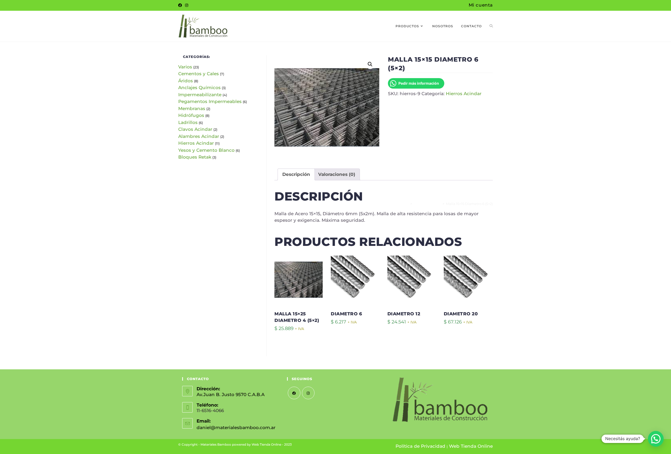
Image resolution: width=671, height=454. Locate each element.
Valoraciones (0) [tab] (336, 174)
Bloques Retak (194, 157)
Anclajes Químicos (199, 87)
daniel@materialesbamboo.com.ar (236, 427)
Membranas (191, 108)
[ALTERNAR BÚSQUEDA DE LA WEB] (491, 26)
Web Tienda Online (471, 446)
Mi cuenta (481, 5)
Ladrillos (188, 122)
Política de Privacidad (420, 446)
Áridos (185, 80)
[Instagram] (186, 5)
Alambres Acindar (198, 136)
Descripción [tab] (296, 174)
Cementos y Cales (198, 73)
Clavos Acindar (195, 129)
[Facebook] (180, 5)
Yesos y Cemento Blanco (206, 150)
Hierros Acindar (463, 93)
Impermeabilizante (199, 94)
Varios (185, 66)
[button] (370, 64)
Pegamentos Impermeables (210, 101)
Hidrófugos (191, 115)
